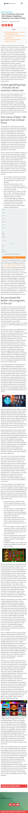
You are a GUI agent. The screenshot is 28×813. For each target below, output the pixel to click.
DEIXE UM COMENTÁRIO (11, 786)
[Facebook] (10, 804)
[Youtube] (17, 804)
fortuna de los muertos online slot (13, 265)
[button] (2, 25)
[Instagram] (14, 804)
